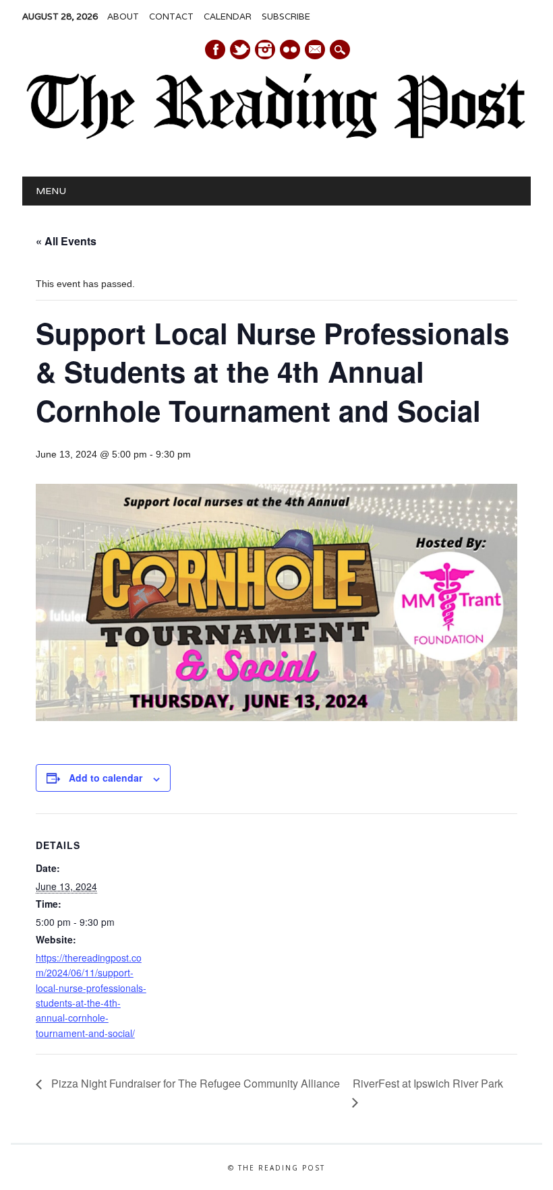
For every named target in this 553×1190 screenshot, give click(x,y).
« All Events (66, 241)
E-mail (315, 50)
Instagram (265, 49)
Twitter (240, 49)
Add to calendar (105, 777)
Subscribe (286, 16)
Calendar (228, 16)
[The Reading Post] (276, 136)
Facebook (215, 49)
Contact (171, 16)
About (123, 16)
